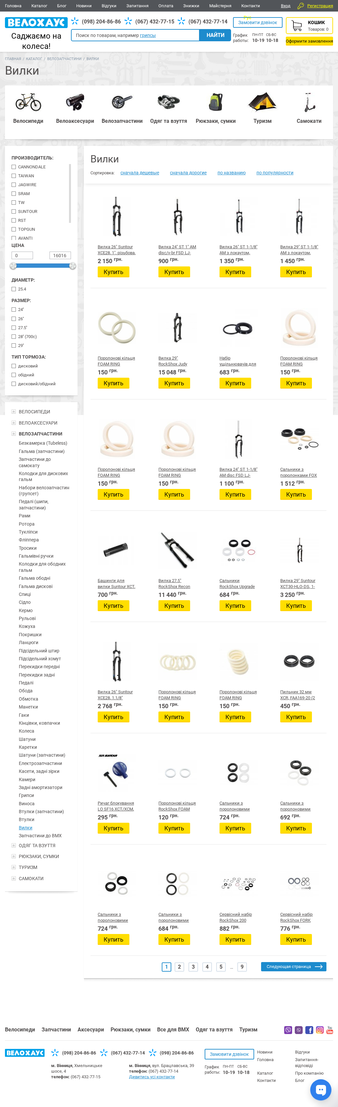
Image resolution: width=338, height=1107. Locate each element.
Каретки (28, 747)
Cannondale (32, 166)
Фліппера (29, 539)
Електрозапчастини (40, 763)
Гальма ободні (34, 578)
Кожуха (27, 626)
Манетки (28, 706)
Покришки (30, 634)
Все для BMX (173, 1029)
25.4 (22, 289)
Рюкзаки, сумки (131, 1029)
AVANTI (25, 238)
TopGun (26, 229)
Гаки (24, 715)
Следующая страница (289, 966)
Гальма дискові (35, 586)
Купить (113, 271)
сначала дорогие (188, 172)
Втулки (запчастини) (41, 811)
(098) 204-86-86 (101, 21)
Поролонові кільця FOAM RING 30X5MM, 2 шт (177, 698)
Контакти (250, 5)
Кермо (26, 610)
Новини (84, 5)
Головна (13, 5)
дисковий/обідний (37, 383)
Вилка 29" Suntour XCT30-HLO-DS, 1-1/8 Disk (297, 586)
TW (21, 202)
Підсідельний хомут (40, 658)
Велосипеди (20, 1029)
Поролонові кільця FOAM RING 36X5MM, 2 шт (177, 475)
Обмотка (28, 699)
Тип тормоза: (29, 357)
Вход (285, 5)
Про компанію (309, 1073)
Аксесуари (91, 1029)
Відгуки (109, 5)
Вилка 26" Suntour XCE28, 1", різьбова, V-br (117, 252)
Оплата (165, 5)
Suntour (27, 211)
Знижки (191, 5)
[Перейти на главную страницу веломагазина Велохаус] (25, 1055)
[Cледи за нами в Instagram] (320, 1032)
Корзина (309, 31)
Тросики (28, 548)
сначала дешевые (139, 172)
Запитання (137, 5)
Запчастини (56, 1029)
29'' (21, 345)
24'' (21, 309)
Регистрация (320, 5)
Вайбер (288, 1030)
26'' (21, 318)
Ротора (27, 524)
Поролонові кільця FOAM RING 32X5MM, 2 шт (238, 698)
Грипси (26, 795)
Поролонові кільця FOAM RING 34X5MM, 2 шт (299, 364)
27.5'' (22, 327)
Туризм (248, 1029)
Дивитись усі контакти (152, 1076)
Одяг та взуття (214, 1029)
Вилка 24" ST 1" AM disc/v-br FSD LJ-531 (177, 252)
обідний (26, 374)
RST (22, 220)
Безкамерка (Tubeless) (43, 443)
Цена (18, 245)
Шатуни (27, 739)
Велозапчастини (64, 59)
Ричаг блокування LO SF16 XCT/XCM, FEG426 (116, 809)
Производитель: (32, 157)
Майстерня (220, 5)
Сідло (25, 602)
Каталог (39, 5)
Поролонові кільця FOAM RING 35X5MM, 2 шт (116, 475)
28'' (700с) (27, 336)
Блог (61, 5)
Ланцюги (28, 642)
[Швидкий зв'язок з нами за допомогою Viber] (299, 1032)
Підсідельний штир (39, 650)
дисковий (28, 365)
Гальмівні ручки (36, 556)
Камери (27, 779)
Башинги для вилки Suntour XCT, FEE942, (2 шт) (116, 586)
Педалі (26, 682)
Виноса (27, 803)
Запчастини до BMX (40, 835)
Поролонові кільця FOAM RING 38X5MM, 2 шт (116, 364)
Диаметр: (23, 280)
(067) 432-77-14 (207, 21)
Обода (26, 690)
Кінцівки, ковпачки (39, 723)
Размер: (21, 300)
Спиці (25, 594)
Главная (13, 59)
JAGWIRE (27, 184)
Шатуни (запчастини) (42, 755)
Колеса (26, 731)
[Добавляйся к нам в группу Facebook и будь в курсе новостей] (309, 1032)
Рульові (27, 618)
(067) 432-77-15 (154, 21)
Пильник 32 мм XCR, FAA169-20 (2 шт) (297, 698)
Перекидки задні (37, 674)
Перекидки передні (39, 666)
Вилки (25, 827)
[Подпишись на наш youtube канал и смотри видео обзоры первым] (329, 1032)
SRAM (24, 193)
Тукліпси (28, 532)
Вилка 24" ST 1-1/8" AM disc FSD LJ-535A (238, 475)
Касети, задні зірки (39, 771)
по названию (232, 172)
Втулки (26, 819)
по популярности (274, 172)
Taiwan (26, 175)
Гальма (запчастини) (42, 451)
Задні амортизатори (40, 787)
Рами (24, 515)
